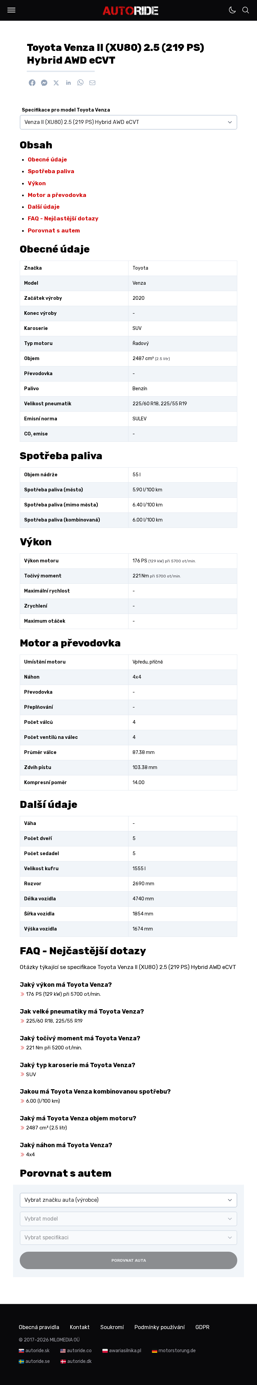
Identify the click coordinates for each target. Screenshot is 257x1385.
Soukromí (112, 1327)
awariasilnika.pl (125, 1351)
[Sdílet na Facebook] (32, 82)
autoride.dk (79, 1361)
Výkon (37, 183)
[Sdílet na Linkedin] (68, 82)
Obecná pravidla (39, 1327)
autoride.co (79, 1351)
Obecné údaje (47, 159)
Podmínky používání (160, 1327)
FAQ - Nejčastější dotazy (63, 218)
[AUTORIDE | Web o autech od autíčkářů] (130, 10)
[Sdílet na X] (56, 82)
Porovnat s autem (54, 230)
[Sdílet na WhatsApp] (80, 82)
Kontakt (80, 1327)
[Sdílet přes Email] (92, 82)
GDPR (202, 1327)
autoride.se (37, 1361)
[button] (11, 10)
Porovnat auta (128, 1260)
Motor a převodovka (57, 195)
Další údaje (44, 206)
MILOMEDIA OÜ (65, 1340)
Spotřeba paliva (51, 171)
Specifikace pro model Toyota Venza (66, 110)
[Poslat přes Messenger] (44, 82)
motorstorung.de (177, 1351)
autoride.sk (37, 1351)
